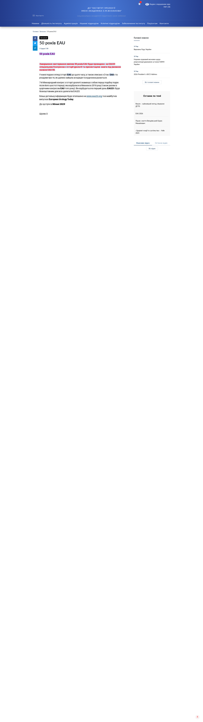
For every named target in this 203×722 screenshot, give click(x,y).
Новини (35, 23)
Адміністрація (71, 23)
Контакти (164, 23)
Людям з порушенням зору (159, 4)
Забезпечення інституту (133, 23)
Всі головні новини (152, 82)
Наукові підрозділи (89, 23)
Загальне (43, 31)
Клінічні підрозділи (110, 23)
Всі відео (152, 148)
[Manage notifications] (197, 717)
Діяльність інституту (51, 23)
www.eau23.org (94, 96)
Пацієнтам (152, 23)
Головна (35, 31)
